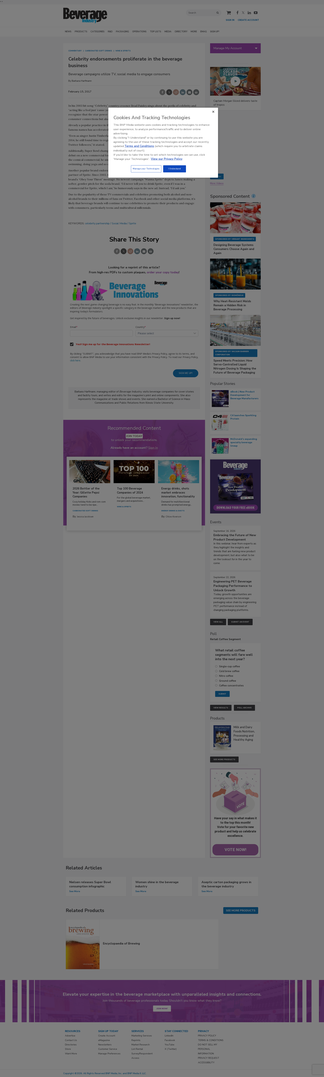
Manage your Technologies (146, 168)
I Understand (174, 168)
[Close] (213, 111)
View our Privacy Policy (166, 159)
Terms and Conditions (139, 146)
